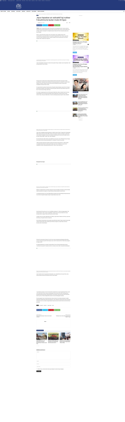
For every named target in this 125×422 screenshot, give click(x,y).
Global (37, 15)
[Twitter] (121, 0)
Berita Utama (38, 339)
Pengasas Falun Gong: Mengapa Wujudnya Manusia (80, 42)
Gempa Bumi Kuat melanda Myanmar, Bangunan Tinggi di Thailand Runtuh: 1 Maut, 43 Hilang (65, 341)
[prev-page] (37, 345)
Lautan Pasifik (49, 305)
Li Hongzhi (74, 44)
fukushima (45, 305)
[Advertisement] (53, 73)
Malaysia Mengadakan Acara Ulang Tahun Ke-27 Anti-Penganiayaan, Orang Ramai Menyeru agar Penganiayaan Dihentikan (82, 96)
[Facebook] (119, 0)
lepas (53, 305)
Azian (39, 22)
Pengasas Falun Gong (76, 40)
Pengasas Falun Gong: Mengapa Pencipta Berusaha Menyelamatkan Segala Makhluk (80, 65)
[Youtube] (124, 0)
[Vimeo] (123, 0)
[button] (124, 11)
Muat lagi (80, 119)
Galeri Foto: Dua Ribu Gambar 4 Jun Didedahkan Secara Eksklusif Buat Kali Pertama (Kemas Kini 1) (53, 341)
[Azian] (37, 22)
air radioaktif (41, 305)
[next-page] (38, 345)
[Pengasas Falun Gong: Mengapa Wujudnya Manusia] (81, 37)
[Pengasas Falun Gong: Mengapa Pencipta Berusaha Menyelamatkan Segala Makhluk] (81, 59)
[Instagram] (120, 0)
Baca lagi (74, 52)
